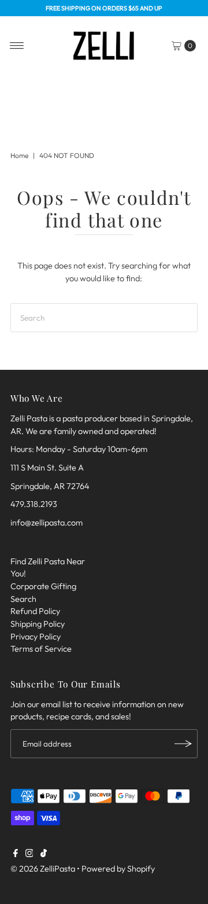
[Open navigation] (17, 45)
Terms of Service (41, 649)
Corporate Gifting (43, 586)
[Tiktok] (43, 854)
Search (23, 599)
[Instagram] (29, 854)
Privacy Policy (35, 636)
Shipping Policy (37, 624)
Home (19, 155)
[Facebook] (15, 854)
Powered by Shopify (118, 868)
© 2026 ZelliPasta (42, 868)
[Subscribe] (183, 743)
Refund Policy (35, 611)
